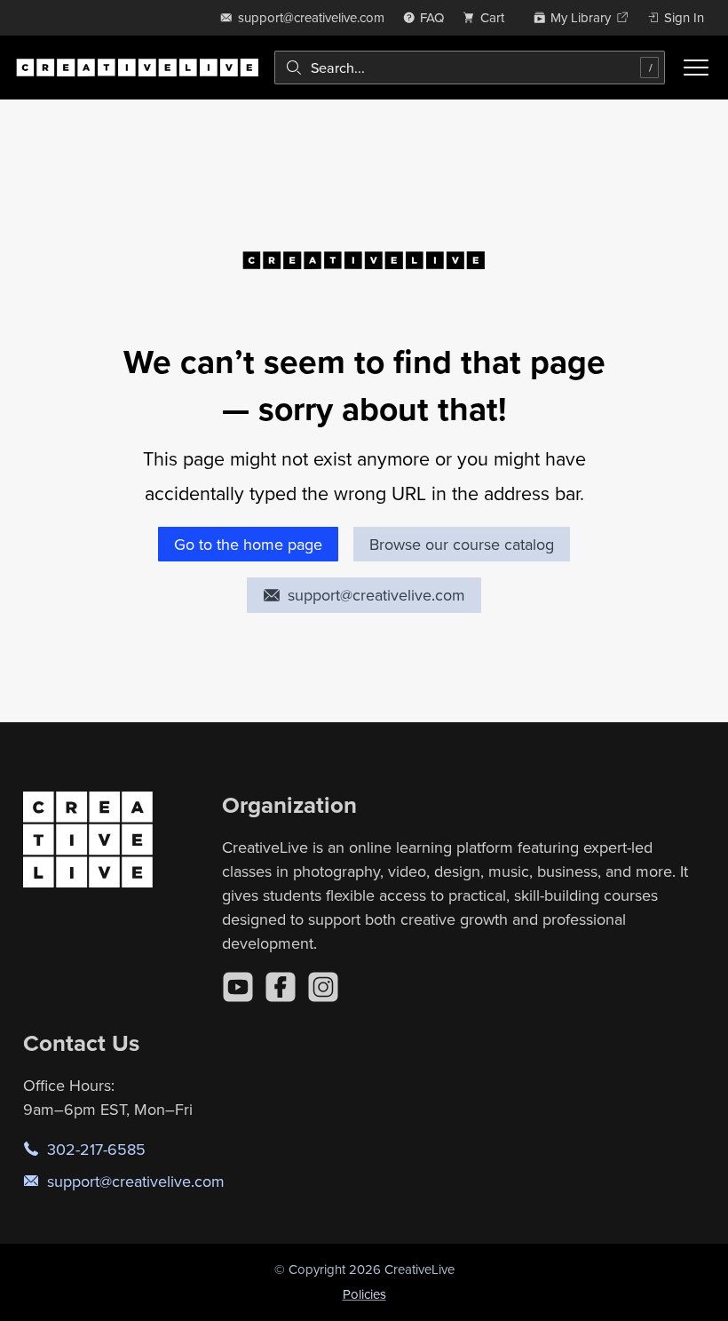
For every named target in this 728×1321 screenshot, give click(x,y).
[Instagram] (323, 987)
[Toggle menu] (696, 68)
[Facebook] (281, 987)
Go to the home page (248, 544)
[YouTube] (238, 987)
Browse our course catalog (461, 544)
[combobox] (469, 68)
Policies (364, 1294)
